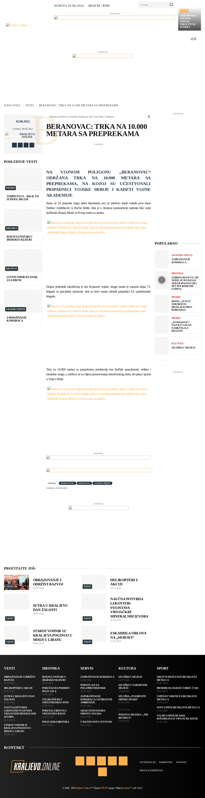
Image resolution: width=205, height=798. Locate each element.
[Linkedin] (101, 760)
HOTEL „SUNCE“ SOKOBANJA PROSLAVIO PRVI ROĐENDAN (182, 305)
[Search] (171, 5)
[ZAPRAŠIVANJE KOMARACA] (23, 301)
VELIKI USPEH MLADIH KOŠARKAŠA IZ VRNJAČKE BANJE (177, 717)
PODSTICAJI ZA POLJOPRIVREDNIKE (93, 687)
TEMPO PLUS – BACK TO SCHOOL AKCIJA (23, 198)
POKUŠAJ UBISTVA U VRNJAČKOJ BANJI (54, 712)
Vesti (184, 11)
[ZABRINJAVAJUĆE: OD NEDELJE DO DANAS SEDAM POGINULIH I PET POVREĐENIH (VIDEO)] (162, 280)
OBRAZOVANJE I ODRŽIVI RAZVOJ (48, 582)
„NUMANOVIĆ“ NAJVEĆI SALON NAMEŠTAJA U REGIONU (182, 326)
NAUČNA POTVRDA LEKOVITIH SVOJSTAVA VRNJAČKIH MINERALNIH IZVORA (129, 607)
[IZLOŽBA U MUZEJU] (162, 346)
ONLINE (104, 788)
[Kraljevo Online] (28, 25)
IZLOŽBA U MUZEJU (184, 347)
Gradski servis (15, 309)
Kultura (178, 343)
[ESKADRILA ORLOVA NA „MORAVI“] (94, 633)
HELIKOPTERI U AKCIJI (18, 688)
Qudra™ (128, 788)
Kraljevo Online (27, 135)
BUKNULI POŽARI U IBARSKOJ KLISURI (19, 238)
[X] (26, 145)
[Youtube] (31, 145)
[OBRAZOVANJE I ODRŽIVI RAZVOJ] (16, 582)
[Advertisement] (119, 155)
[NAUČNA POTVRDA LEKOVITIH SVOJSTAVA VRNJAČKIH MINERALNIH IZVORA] (94, 601)
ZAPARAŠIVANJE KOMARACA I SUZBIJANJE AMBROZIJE (96, 699)
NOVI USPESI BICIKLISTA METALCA (178, 707)
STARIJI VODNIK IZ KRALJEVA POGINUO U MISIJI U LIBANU (52, 635)
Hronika (11, 228)
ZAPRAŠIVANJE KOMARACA (16, 319)
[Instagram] (20, 145)
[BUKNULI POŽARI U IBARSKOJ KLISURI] (23, 220)
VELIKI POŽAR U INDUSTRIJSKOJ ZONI (55, 701)
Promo (10, 188)
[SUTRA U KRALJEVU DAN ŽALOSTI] (16, 601)
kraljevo (84, 483)
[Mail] (112, 760)
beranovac (67, 483)
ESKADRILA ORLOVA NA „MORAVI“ (128, 635)
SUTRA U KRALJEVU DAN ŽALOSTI (50, 608)
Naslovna (12, 105)
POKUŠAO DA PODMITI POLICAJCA (55, 690)
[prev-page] (157, 362)
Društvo (11, 268)
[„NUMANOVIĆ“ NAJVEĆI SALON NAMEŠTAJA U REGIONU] (162, 325)
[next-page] (163, 362)
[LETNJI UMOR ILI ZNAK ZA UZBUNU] (23, 260)
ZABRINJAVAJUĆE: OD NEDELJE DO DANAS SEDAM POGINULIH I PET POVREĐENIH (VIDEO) (185, 283)
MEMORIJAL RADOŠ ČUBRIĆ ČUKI (177, 688)
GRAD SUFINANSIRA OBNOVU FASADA (92, 712)
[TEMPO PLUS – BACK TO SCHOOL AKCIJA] (23, 179)
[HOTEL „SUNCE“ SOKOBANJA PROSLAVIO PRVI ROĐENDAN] (162, 304)
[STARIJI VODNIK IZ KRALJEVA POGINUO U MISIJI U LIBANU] (16, 633)
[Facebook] (14, 145)
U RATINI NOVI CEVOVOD (96, 721)
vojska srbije (102, 483)
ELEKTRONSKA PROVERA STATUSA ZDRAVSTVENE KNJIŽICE (188, 21)
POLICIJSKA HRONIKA (55, 721)
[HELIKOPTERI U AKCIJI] (94, 582)
